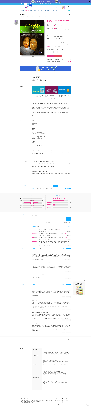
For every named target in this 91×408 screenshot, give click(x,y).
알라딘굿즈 (36, 3)
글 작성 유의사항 (67, 222)
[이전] (23, 37)
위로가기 (88, 404)
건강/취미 (37, 80)
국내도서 (25, 3)
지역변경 (63, 42)
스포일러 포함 (49, 222)
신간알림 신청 (38, 77)
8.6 (52, 46)
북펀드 (56, 10)
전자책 (28, 3)
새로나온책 (37, 10)
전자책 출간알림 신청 (50, 59)
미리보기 (33, 56)
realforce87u (40, 235)
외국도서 (33, 3)
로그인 (58, 3)
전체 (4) (38, 226)
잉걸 (32, 16)
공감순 (64, 248)
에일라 (40, 239)
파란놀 (33, 259)
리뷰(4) (58, 46)
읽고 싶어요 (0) (38, 188)
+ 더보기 (36, 270)
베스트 (35, 10)
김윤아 (28, 16)
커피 (53, 3)
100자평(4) (55, 46)
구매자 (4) (34, 226)
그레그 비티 (22, 16)
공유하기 (69, 14)
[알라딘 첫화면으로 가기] (26, 7)
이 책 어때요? (68, 188)
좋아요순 (62, 284)
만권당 (30, 3)
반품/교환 (58, 349)
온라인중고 (40, 3)
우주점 (46, 3)
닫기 (89, 1)
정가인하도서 (44, 10)
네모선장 (40, 245)
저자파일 (47, 161)
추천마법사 (31, 10)
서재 (64, 10)
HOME (22, 3)
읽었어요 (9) (52, 188)
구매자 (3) (34, 248)
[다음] (41, 37)
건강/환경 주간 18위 (50, 44)
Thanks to (66, 231)
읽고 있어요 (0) (45, 188)
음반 (48, 3)
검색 (57, 7)
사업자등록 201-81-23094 (29, 400)
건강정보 (41, 80)
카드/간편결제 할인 (50, 49)
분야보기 (23, 10)
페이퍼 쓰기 (68, 284)
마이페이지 (62, 3)
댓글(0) (42, 259)
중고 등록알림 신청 (57, 59)
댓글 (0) (49, 231)
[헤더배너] (66, 7)
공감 (69, 231)
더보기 (42, 145)
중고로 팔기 (63, 59)
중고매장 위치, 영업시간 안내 (63, 404)
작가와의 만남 (52, 10)
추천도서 (48, 10)
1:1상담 (55, 349)
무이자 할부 (56, 49)
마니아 (33, 188)
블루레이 (50, 3)
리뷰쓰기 (68, 248)
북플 (62, 10)
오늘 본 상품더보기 (67, 340)
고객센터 (66, 3)
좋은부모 (37, 79)
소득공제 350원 (63, 49)
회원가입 (60, 3)
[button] (48, 98)
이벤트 (41, 10)
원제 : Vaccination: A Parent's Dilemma (43, 16)
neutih (40, 231)
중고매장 (43, 3)
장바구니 (68, 3)
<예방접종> (36, 168)
